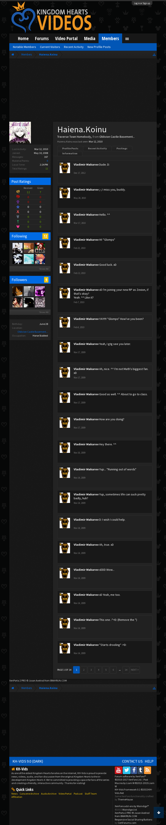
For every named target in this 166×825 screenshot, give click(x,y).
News (14, 793)
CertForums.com (127, 822)
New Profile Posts (99, 47)
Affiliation (16, 796)
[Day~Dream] (40, 259)
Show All (43, 268)
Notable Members (24, 47)
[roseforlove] (17, 291)
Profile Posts (70, 148)
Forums (42, 38)
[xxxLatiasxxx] (17, 259)
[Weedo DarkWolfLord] (40, 302)
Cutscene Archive (29, 793)
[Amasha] (40, 291)
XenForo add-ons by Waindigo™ (132, 806)
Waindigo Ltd (129, 809)
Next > (135, 669)
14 (126, 669)
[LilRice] (40, 247)
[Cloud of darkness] (17, 302)
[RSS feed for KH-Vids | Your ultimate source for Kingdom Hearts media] (147, 770)
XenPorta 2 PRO (17, 680)
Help (149, 761)
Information (69, 153)
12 (45, 236)
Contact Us (132, 761)
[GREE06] (28, 247)
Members (110, 38)
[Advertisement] (83, 91)
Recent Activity (97, 148)
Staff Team (91, 793)
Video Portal (66, 38)
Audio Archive (48, 793)
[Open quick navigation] (154, 54)
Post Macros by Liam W (134, 783)
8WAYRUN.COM (58, 680)
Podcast (78, 793)
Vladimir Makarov (86, 164)
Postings (122, 148)
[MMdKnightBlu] (28, 302)
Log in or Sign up (142, 3)
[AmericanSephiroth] (28, 291)
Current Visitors (50, 47)
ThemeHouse (125, 799)
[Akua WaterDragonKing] (28, 259)
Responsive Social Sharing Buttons (133, 819)
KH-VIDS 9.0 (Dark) (28, 761)
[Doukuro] (17, 247)
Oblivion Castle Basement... (33, 331)
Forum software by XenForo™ (130, 778)
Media (89, 38)
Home (23, 38)
